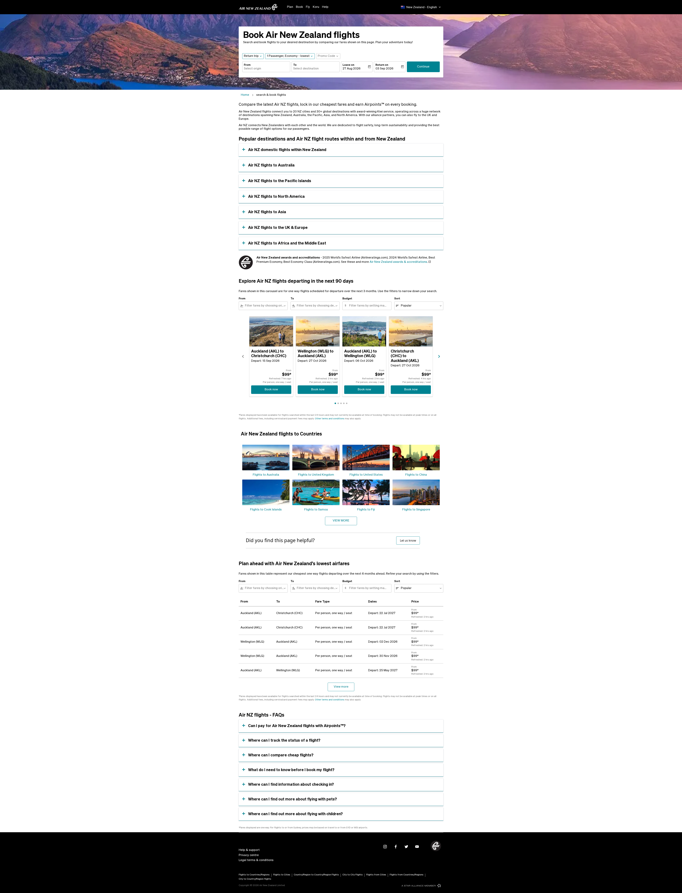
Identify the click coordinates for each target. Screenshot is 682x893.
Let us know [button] (408, 540)
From (247, 65)
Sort (397, 298)
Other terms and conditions (329, 419)
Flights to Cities (281, 875)
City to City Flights (352, 875)
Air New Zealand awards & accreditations (398, 261)
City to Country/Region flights (255, 879)
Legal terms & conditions (256, 860)
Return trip (251, 56)
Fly (308, 7)
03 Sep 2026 (384, 68)
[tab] (335, 403)
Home (245, 94)
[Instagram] (385, 846)
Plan (290, 7)
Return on (381, 65)
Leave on (348, 65)
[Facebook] (395, 846)
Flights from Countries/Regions (406, 875)
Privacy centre (249, 855)
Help (325, 7)
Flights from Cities (376, 875)
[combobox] (266, 69)
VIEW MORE (341, 520)
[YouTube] (417, 846)
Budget (347, 298)
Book (299, 7)
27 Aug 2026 (352, 68)
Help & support (249, 850)
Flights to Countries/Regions (254, 875)
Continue (423, 66)
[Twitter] (406, 846)
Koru (316, 7)
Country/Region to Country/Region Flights (316, 875)
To (295, 65)
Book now (271, 389)
